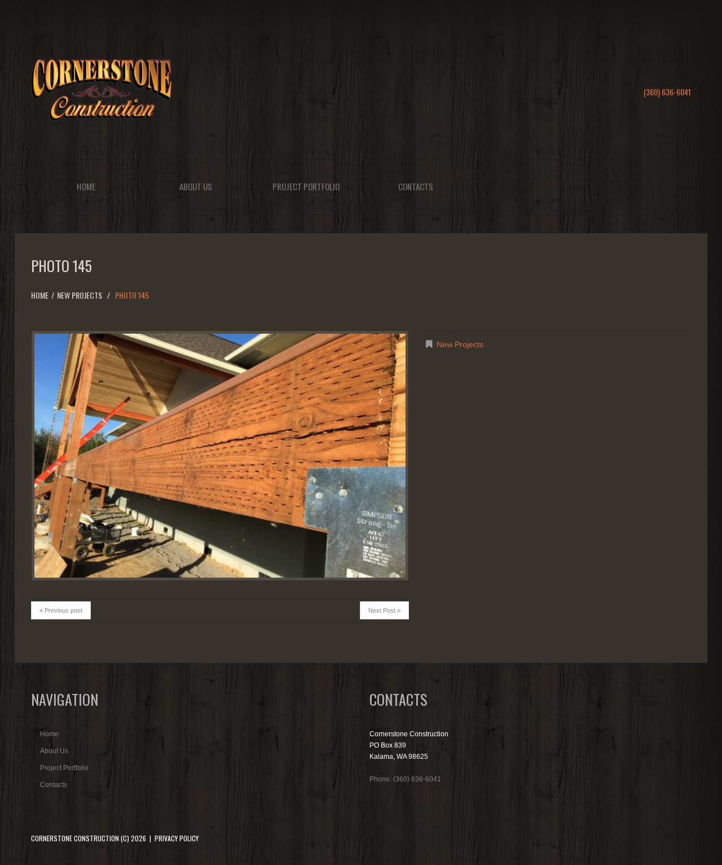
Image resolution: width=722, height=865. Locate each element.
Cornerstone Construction (75, 838)
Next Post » (384, 610)
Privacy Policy (177, 838)
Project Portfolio (306, 186)
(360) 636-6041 (667, 92)
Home (86, 186)
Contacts (415, 186)
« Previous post (60, 610)
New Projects (79, 295)
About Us (195, 186)
